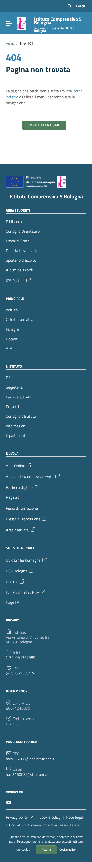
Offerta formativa (20, 319)
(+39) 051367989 (20, 657)
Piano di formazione (22, 507)
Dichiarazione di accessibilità (51, 825)
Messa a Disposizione (23, 518)
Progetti (12, 406)
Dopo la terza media (22, 250)
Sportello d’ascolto (21, 260)
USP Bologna (16, 570)
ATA (9, 348)
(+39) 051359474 (20, 673)
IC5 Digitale (15, 280)
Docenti (12, 339)
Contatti (16, 825)
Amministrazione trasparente (29, 476)
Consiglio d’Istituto (21, 416)
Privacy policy (17, 817)
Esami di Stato (17, 241)
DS (8, 377)
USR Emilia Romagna (23, 559)
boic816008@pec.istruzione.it (30, 759)
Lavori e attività (18, 397)
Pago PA (12, 602)
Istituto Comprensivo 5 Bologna (46, 196)
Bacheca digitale (19, 487)
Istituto (12, 310)
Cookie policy (67, 849)
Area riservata (17, 529)
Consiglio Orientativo (23, 231)
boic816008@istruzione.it (27, 774)
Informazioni (16, 426)
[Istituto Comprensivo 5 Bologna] (21, 23)
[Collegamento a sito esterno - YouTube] (9, 802)
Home (10, 43)
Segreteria (14, 387)
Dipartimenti (16, 435)
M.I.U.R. (12, 581)
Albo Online (15, 465)
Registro (12, 497)
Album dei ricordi (19, 270)
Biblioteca (14, 221)
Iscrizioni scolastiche (22, 592)
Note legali (75, 817)
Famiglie (12, 329)
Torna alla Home (44, 125)
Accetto (46, 849)
